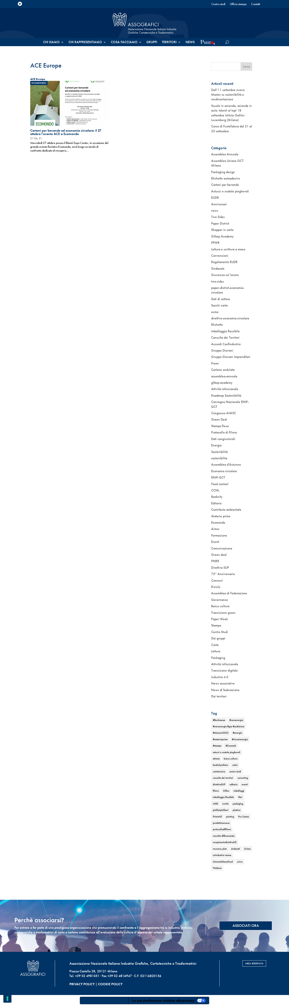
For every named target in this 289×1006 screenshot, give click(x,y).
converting (242, 778)
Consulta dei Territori (225, 337)
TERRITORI (169, 42)
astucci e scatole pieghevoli (226, 752)
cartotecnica (219, 771)
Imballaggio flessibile (225, 331)
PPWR (215, 242)
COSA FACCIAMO (124, 42)
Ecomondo (39, 83)
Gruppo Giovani (222, 350)
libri (240, 797)
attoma (216, 758)
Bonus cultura (220, 606)
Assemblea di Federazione (229, 593)
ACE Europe (37, 79)
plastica (236, 810)
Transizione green (223, 612)
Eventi (215, 542)
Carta (215, 645)
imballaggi (239, 790)
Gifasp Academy (222, 236)
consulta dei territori (223, 778)
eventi (245, 784)
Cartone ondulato (223, 369)
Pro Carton (243, 816)
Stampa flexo (220, 426)
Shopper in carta (222, 230)
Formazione (219, 535)
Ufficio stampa (238, 4)
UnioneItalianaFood (223, 861)
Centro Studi (219, 632)
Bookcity (217, 496)
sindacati (235, 848)
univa (239, 861)
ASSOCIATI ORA (246, 925)
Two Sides (218, 217)
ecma (214, 312)
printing (230, 816)
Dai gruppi (218, 638)
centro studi (235, 771)
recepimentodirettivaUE (225, 842)
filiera (216, 790)
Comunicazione (221, 548)
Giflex (226, 790)
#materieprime (220, 739)
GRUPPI (151, 42)
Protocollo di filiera (224, 432)
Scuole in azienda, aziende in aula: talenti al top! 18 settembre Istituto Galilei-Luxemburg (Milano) (231, 112)
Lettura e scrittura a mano (228, 249)
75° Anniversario (223, 574)
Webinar (217, 868)
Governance (219, 600)
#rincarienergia (240, 739)
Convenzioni (219, 255)
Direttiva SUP (220, 567)
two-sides (217, 281)
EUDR (215, 197)
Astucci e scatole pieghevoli (230, 191)
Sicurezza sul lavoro (225, 275)
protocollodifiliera (222, 829)
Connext (217, 580)
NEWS (190, 42)
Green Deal (219, 419)
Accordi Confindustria (226, 344)
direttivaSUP (219, 784)
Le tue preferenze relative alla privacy (163, 1000)
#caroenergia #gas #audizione (228, 726)
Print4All (217, 816)
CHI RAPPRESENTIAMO (85, 42)
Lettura (215, 651)
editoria (233, 784)
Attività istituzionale (224, 389)
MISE (215, 803)
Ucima (247, 848)
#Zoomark (231, 745)
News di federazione (225, 690)
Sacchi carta (219, 305)
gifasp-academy (222, 382)
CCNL (215, 490)
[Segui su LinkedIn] (20, 4)
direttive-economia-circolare (230, 318)
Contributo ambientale (226, 509)
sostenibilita (219, 458)
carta (234, 765)
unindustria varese (222, 855)
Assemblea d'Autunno (226, 464)
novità (225, 803)
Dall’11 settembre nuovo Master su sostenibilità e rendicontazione (228, 95)
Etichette (217, 324)
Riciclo (215, 587)
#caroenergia (236, 720)
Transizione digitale (224, 670)
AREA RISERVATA (254, 963)
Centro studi (218, 4)
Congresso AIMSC (223, 413)
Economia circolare (224, 471)
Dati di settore (220, 299)
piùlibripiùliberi (220, 810)
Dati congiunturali (223, 439)
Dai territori (219, 696)
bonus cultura (230, 758)
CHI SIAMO (51, 42)
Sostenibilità (219, 452)
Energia (216, 445)
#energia (237, 732)
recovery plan (220, 848)
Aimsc (215, 529)
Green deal (219, 554)
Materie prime (220, 516)
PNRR (215, 561)
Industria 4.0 (219, 677)
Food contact (219, 484)
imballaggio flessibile (223, 797)
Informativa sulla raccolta (104, 1000)
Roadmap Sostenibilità (226, 395)
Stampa (216, 625)
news (214, 210)
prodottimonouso (221, 823)
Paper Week (219, 619)
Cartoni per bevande (225, 184)
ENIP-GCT (218, 477)
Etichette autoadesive (225, 178)
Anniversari (219, 204)
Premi (215, 363)
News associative (223, 683)
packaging (238, 803)
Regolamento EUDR (224, 262)
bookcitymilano (220, 765)
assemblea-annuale (224, 376)
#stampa (217, 745)
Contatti (255, 4)
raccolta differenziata (223, 836)
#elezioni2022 (220, 732)
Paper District (220, 223)
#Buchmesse (219, 720)
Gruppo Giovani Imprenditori (230, 357)
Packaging (218, 657)
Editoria (216, 503)
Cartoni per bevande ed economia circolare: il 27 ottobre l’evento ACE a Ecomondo (65, 132)
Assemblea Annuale (224, 154)
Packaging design (223, 172)
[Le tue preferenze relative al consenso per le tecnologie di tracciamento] (7, 999)
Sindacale (217, 268)
